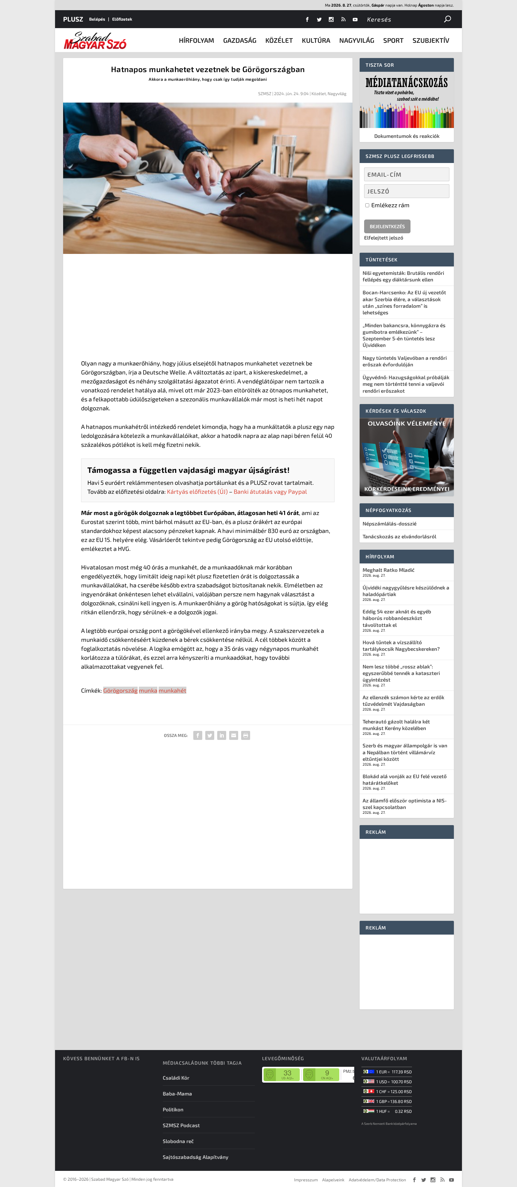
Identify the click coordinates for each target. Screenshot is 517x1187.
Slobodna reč (178, 1141)
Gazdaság (239, 40)
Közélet (279, 40)
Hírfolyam (196, 40)
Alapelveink (333, 1179)
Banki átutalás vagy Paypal (270, 491)
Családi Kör (176, 1078)
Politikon (173, 1109)
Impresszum (306, 1179)
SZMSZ (264, 93)
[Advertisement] (207, 308)
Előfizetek (122, 19)
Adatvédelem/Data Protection (377, 1179)
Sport (393, 40)
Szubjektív (431, 40)
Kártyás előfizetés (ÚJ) (197, 491)
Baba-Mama (177, 1093)
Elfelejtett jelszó (383, 237)
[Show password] (439, 191)
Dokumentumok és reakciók (407, 136)
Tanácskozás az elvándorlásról (399, 536)
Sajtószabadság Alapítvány (195, 1157)
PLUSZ (73, 19)
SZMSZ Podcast (181, 1125)
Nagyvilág (356, 40)
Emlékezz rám (390, 204)
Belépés (97, 19)
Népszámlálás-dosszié (389, 523)
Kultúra (316, 40)
